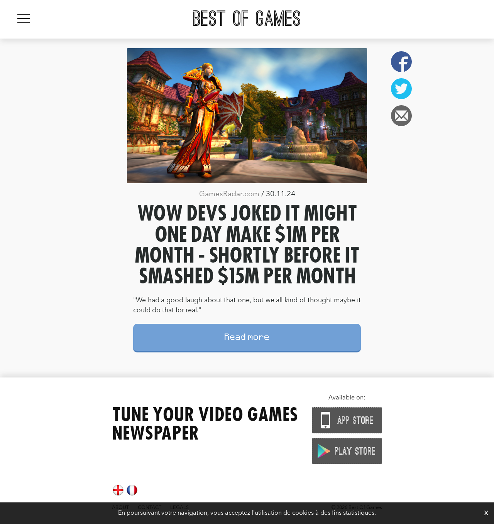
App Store (354, 420)
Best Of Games (247, 19)
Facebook (401, 61)
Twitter (401, 88)
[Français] (132, 495)
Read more (247, 338)
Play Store (354, 451)
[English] (119, 495)
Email (401, 115)
